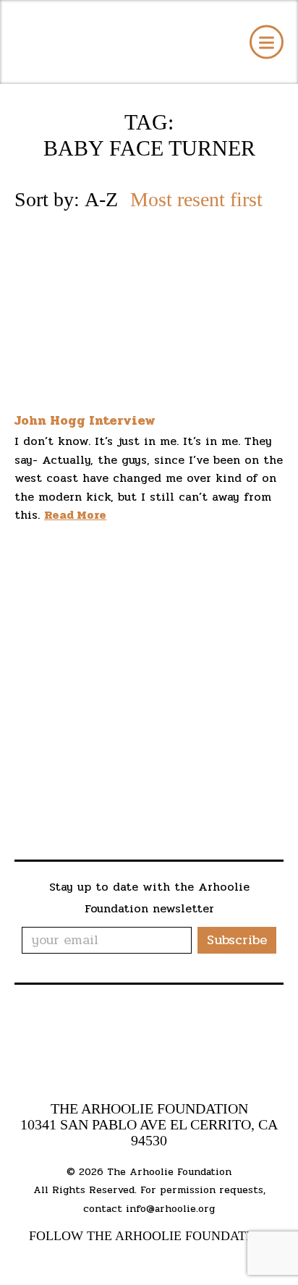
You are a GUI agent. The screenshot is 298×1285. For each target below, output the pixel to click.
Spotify (199, 1260)
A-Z (101, 199)
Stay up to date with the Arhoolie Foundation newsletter (149, 897)
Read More (75, 515)
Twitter (151, 1260)
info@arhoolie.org (170, 1208)
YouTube (124, 1260)
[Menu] (267, 42)
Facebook (99, 1260)
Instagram (176, 1260)
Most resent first (196, 199)
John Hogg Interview (85, 420)
